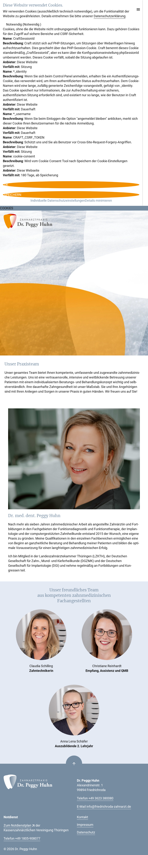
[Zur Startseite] (28, 222)
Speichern (12, 195)
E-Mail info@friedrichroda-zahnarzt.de (104, 806)
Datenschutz (86, 832)
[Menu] (138, 9)
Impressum (85, 825)
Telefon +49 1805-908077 (22, 838)
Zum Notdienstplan (17, 825)
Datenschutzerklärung (109, 16)
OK (6, 185)
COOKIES (6, 208)
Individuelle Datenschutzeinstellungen (58, 200)
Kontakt (82, 817)
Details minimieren (98, 200)
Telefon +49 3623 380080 (95, 798)
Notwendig (23, 24)
